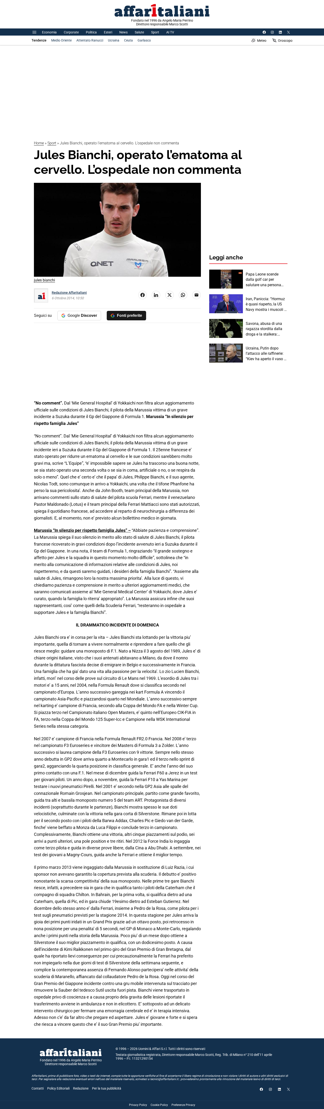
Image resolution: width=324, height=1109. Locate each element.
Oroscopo (285, 40)
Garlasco (144, 40)
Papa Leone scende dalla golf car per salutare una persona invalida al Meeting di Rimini (264, 280)
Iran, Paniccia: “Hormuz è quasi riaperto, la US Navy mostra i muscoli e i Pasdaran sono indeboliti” (266, 304)
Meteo (261, 40)
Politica (91, 32)
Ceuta (128, 40)
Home (39, 143)
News (123, 32)
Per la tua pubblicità (106, 1088)
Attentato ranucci (89, 40)
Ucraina (113, 40)
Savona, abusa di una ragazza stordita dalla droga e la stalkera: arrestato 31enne (264, 329)
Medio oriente (61, 40)
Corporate (71, 32)
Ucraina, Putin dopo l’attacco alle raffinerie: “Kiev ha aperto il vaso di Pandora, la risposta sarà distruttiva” (266, 354)
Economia (49, 32)
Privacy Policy (138, 1105)
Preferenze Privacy (183, 1105)
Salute (139, 32)
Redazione (80, 1088)
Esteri (108, 32)
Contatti (38, 1088)
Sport (155, 32)
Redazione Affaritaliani (69, 293)
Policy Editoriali (58, 1088)
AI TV (170, 32)
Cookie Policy (159, 1105)
